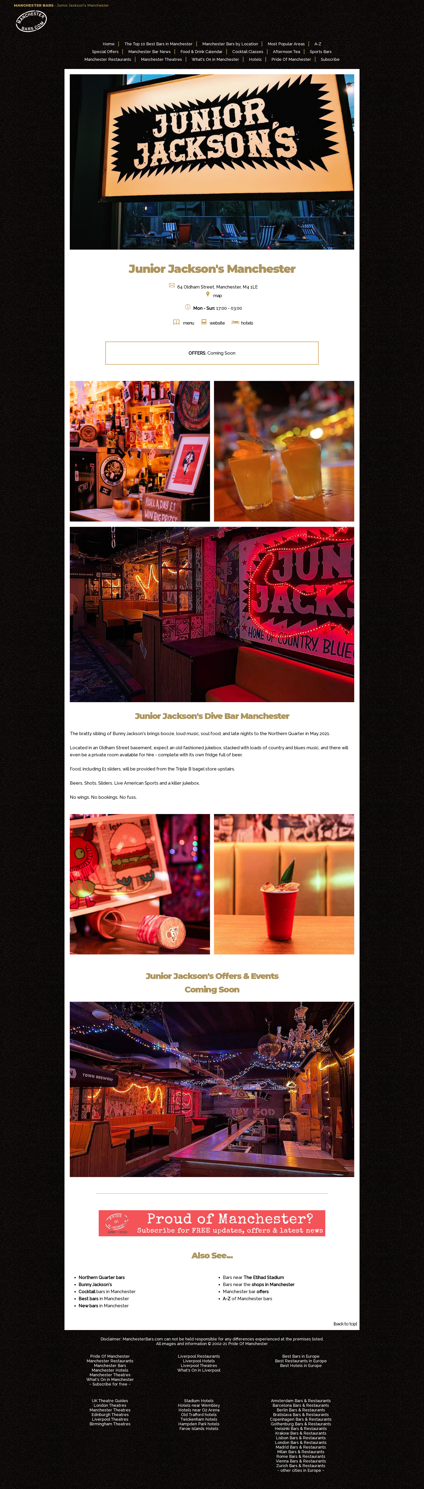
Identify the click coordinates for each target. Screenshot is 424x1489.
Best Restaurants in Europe (301, 1361)
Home (109, 44)
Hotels (255, 59)
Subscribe (330, 59)
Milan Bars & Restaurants (300, 1451)
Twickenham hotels (198, 1419)
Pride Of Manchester (291, 59)
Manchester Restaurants (107, 59)
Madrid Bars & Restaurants (301, 1447)
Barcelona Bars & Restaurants (301, 1405)
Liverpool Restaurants (199, 1356)
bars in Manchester (107, 1291)
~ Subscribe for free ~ (110, 1384)
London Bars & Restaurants (301, 1442)
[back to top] (345, 1324)
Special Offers (105, 51)
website (217, 323)
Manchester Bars (110, 1365)
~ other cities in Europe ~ (300, 1470)
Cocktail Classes (247, 51)
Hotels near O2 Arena (199, 1410)
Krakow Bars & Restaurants (300, 1433)
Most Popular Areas (286, 44)
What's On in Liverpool (198, 1370)
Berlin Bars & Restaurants (301, 1410)
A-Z (317, 44)
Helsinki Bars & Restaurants (301, 1428)
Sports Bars (321, 51)
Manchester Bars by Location (230, 44)
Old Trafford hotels (199, 1414)
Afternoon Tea (286, 51)
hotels (246, 323)
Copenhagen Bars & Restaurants (301, 1419)
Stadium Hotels (199, 1400)
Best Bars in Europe (301, 1356)
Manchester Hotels (110, 1370)
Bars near (253, 1277)
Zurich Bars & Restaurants (300, 1465)
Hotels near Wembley (199, 1405)
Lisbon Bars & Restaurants (301, 1437)
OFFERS (197, 353)
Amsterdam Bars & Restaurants (301, 1400)
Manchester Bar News (149, 51)
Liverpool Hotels (199, 1361)
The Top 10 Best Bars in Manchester (158, 44)
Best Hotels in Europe (301, 1365)
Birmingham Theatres (110, 1424)
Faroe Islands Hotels (198, 1428)
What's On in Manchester (215, 59)
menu (188, 323)
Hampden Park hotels (199, 1424)
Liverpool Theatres (199, 1365)
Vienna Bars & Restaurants (301, 1461)
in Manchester (104, 1298)
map (217, 295)
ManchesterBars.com (143, 1339)
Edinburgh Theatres (110, 1414)
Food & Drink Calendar (201, 51)
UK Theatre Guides (110, 1400)
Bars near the (259, 1284)
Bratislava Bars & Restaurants (301, 1414)
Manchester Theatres (161, 59)
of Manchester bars (247, 1298)
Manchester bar (246, 1291)
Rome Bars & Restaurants (300, 1456)
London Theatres (110, 1405)
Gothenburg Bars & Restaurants (301, 1424)
